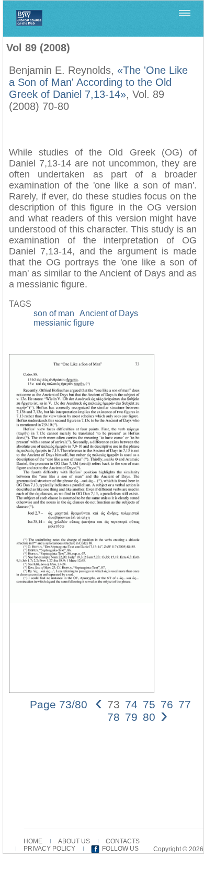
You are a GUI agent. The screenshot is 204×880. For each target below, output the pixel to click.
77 (184, 704)
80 (149, 717)
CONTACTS (123, 841)
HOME (33, 841)
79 (131, 717)
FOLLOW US (120, 848)
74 (131, 704)
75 (149, 704)
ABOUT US (74, 841)
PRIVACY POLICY (49, 848)
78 (113, 717)
